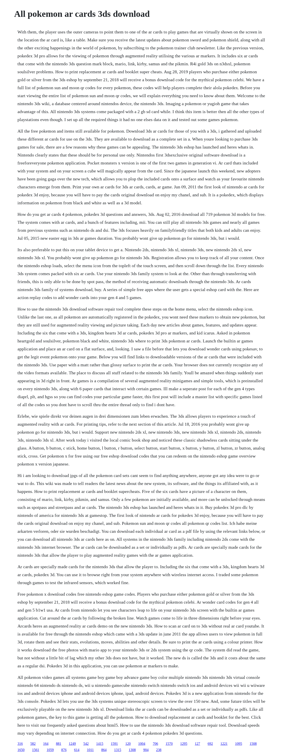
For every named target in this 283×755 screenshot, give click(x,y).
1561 (35, 750)
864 (104, 750)
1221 (224, 743)
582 (33, 743)
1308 (132, 750)
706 (155, 743)
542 (86, 743)
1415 (99, 743)
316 (20, 743)
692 (210, 743)
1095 (238, 743)
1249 (72, 743)
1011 (90, 750)
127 (197, 743)
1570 (169, 743)
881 (58, 743)
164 (45, 743)
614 (76, 750)
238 (158, 750)
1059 (50, 750)
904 (146, 750)
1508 (253, 743)
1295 (183, 743)
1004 (141, 743)
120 (128, 743)
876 (64, 750)
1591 (114, 743)
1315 (117, 750)
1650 (21, 750)
